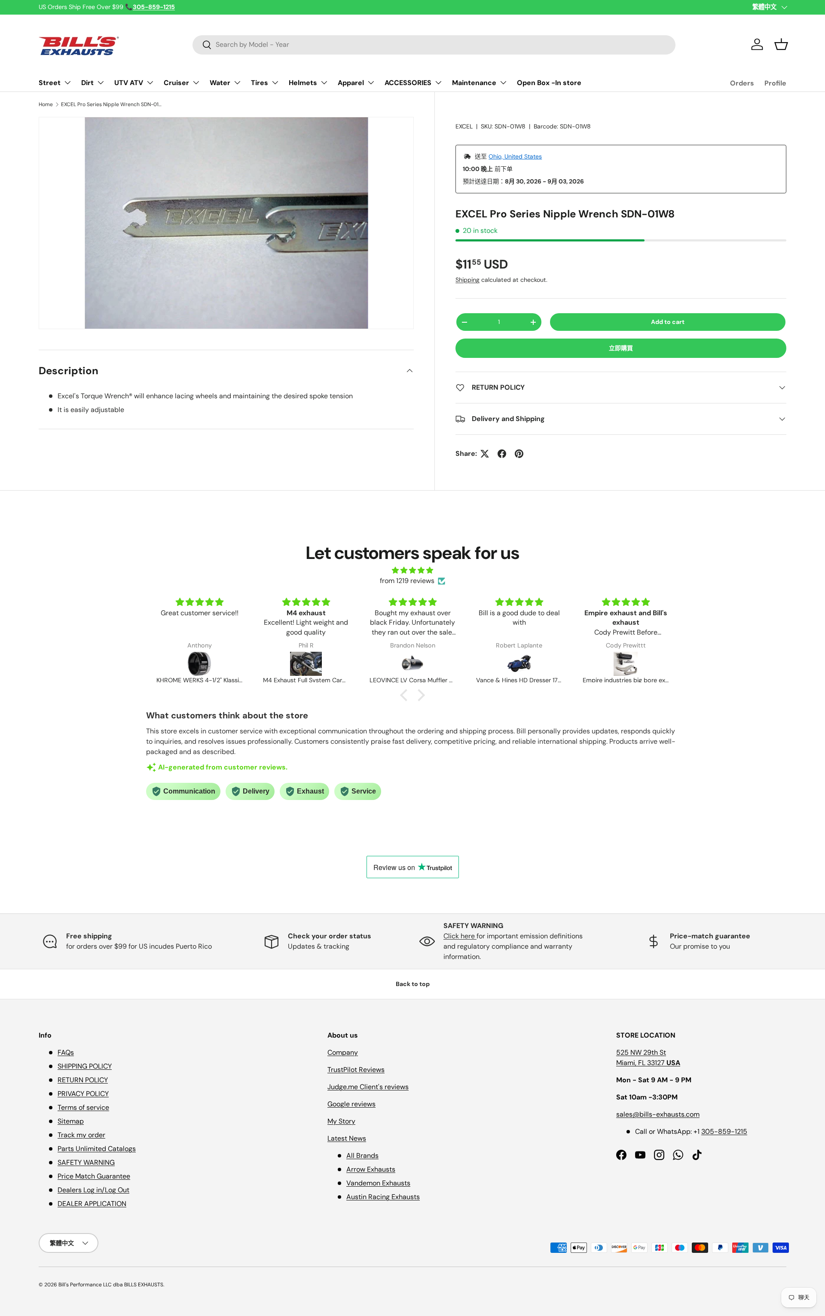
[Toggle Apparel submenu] (371, 82)
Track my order (81, 1134)
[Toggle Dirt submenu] (100, 82)
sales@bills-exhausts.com (658, 1114)
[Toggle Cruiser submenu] (196, 82)
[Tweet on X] (484, 453)
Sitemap (71, 1121)
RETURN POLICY (83, 1079)
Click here (460, 935)
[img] (412, 570)
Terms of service (83, 1107)
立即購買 (621, 348)
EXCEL (464, 126)
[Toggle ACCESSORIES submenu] (438, 82)
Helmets (303, 82)
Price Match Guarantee (94, 1176)
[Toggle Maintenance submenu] (503, 82)
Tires (259, 82)
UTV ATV (128, 82)
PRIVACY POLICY (83, 1093)
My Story (341, 1121)
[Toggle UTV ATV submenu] (150, 82)
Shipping (467, 280)
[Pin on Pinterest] (519, 453)
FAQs (66, 1052)
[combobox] (433, 44)
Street (50, 82)
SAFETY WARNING (86, 1162)
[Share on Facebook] (501, 453)
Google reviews (351, 1103)
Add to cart (667, 322)
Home (46, 104)
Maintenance (474, 82)
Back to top (413, 984)
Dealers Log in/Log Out (93, 1189)
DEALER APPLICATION (92, 1203)
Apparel (351, 82)
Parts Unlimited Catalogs (97, 1148)
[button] (781, 44)
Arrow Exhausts (370, 1169)
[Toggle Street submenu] (67, 82)
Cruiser (176, 82)
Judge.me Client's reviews (368, 1086)
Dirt (87, 82)
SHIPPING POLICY (85, 1066)
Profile (775, 83)
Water (220, 82)
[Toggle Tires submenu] (275, 82)
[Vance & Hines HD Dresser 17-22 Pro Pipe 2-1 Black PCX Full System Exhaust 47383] (519, 664)
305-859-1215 (724, 1131)
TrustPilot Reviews (356, 1069)
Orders (742, 83)
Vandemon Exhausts (378, 1183)
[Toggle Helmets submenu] (324, 82)
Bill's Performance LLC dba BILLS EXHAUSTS (110, 1284)
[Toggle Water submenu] (237, 82)
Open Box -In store (549, 82)
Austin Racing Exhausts (383, 1196)
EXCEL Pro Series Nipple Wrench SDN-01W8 (112, 104)
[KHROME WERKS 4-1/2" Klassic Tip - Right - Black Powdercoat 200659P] (199, 664)
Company (342, 1052)
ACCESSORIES (408, 82)
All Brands (362, 1155)
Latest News (346, 1138)
